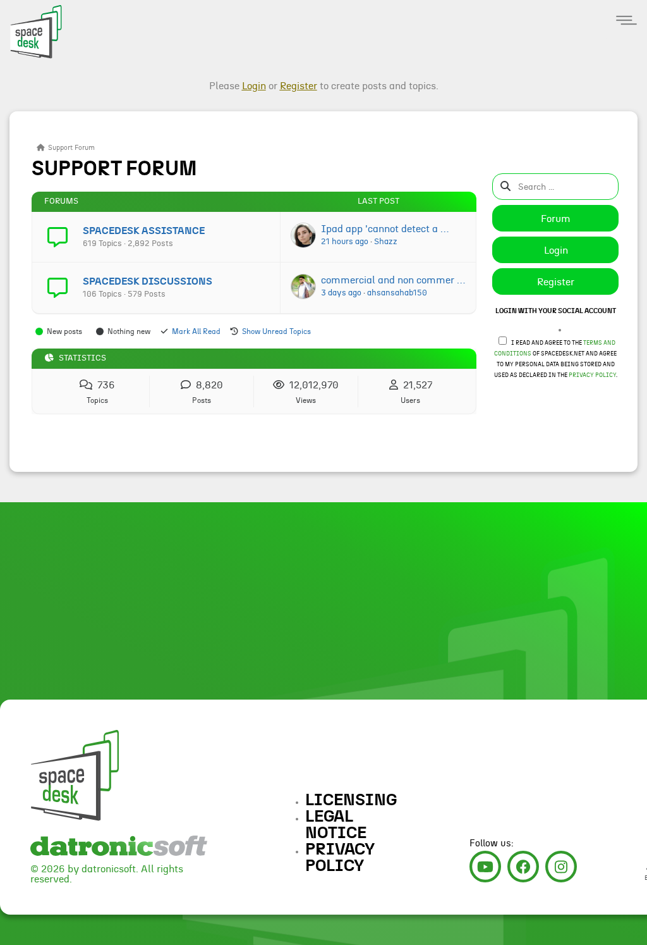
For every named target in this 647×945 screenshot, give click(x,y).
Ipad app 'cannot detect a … (385, 229)
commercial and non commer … (393, 280)
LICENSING (351, 800)
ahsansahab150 (397, 292)
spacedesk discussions (147, 281)
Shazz (385, 241)
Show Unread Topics (276, 331)
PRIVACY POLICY (340, 857)
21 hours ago (344, 241)
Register (555, 282)
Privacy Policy (592, 375)
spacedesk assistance (144, 231)
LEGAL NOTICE (335, 824)
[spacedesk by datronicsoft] (31, 30)
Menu (626, 20)
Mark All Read (196, 331)
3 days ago (341, 292)
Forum (556, 219)
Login (556, 250)
